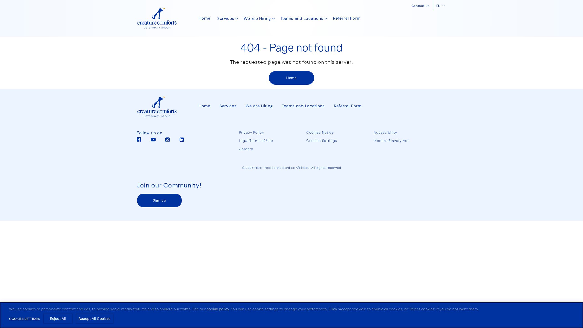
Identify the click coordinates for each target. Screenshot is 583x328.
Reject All (58, 318)
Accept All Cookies (95, 318)
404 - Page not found (291, 47)
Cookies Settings (321, 141)
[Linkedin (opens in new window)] (181, 141)
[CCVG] (161, 107)
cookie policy (218, 309)
